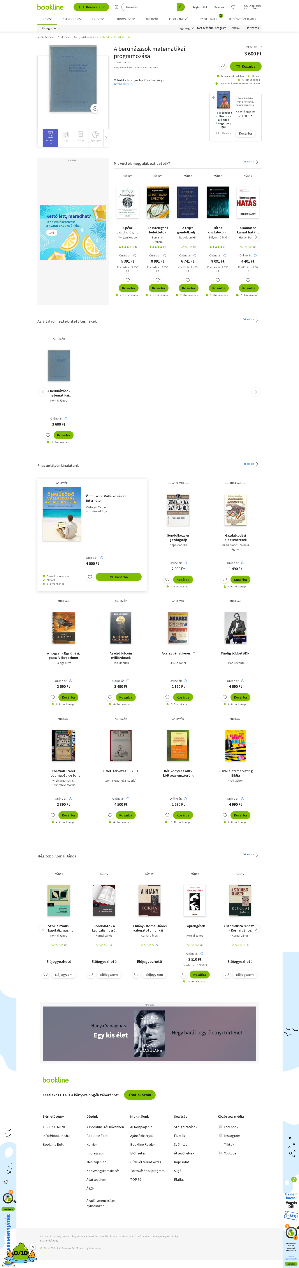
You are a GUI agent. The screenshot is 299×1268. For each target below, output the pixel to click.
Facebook (231, 1127)
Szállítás (180, 1144)
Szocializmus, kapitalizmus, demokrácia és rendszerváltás (58, 928)
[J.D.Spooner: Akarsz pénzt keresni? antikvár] (178, 628)
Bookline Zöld (96, 1135)
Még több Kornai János (56, 856)
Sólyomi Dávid (218, 237)
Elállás (179, 1179)
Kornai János (58, 400)
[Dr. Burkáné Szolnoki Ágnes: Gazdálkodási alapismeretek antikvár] (236, 510)
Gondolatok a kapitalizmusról (104, 928)
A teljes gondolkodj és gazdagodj (188, 230)
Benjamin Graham (158, 239)
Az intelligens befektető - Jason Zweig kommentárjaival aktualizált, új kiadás (158, 230)
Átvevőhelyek (184, 1153)
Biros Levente (236, 663)
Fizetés (179, 1135)
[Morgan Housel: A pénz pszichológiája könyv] (127, 202)
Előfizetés (252, 28)
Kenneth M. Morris (63, 785)
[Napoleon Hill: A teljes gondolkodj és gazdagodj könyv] (187, 202)
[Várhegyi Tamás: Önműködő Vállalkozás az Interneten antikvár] (61, 514)
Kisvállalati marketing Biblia (236, 773)
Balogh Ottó (63, 663)
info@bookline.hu (56, 1135)
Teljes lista (249, 161)
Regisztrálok (200, 7)
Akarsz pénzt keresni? (178, 653)
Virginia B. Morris (63, 780)
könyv (127, 176)
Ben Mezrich (121, 663)
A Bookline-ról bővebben (105, 1127)
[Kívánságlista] (233, 7)
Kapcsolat (181, 1162)
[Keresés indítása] (181, 7)
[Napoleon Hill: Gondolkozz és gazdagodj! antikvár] (178, 510)
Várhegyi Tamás (96, 507)
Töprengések (195, 926)
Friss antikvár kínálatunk (58, 465)
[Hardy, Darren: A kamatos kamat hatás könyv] (248, 202)
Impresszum (95, 1153)
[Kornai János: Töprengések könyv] (195, 900)
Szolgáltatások (185, 1127)
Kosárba (248, 66)
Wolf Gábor (235, 780)
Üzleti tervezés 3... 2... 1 (121, 771)
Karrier (91, 1144)
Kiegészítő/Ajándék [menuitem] (242, 19)
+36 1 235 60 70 (54, 1127)
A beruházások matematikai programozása (58, 393)
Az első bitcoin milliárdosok (121, 655)
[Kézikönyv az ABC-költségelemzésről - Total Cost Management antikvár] (178, 745)
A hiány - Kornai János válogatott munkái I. (149, 928)
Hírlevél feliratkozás (145, 1162)
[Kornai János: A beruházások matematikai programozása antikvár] (73, 78)
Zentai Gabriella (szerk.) (120, 780)
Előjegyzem (63, 974)
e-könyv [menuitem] (98, 19)
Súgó (177, 1170)
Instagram (232, 1135)
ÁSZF (90, 1188)
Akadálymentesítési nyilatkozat (101, 1203)
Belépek (219, 7)
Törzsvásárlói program (211, 28)
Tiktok (229, 1144)
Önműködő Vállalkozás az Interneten (106, 498)
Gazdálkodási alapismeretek (236, 537)
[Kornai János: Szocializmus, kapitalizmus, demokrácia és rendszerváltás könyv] (58, 900)
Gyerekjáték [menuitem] (210, 17)
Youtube (230, 1153)
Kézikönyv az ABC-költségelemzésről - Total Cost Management (178, 773)
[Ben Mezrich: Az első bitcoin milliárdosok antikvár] (121, 628)
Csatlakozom (140, 1094)
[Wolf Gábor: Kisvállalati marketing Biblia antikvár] (235, 745)
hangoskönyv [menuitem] (125, 19)
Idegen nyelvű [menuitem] (178, 19)
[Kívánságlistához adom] (223, 65)
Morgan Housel (127, 237)
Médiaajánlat (96, 1162)
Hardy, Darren (248, 237)
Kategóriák (49, 28)
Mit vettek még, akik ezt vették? (142, 163)
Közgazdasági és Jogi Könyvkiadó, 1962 (136, 67)
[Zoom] (95, 108)
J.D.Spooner (178, 663)
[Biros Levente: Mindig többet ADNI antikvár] (236, 628)
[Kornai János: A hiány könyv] (149, 900)
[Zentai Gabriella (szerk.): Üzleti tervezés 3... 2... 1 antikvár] (121, 745)
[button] (106, 138)
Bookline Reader (142, 1144)
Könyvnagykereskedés (103, 1170)
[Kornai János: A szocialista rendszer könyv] (240, 900)
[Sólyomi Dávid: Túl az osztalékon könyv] (218, 202)
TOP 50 (135, 1179)
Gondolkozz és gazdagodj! (178, 537)
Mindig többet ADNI (235, 653)
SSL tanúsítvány (49, 1240)
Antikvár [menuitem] (152, 19)
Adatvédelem (96, 1179)
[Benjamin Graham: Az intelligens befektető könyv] (158, 202)
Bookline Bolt (53, 1144)
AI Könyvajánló (94, 7)
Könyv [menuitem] (47, 19)
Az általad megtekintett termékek (67, 321)
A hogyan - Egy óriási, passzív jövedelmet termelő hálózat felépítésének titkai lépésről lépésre (63, 655)
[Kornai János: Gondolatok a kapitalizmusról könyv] (104, 900)
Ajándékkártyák (141, 1135)
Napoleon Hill (187, 237)
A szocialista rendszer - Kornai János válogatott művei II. (240, 928)
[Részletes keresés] (116, 7)
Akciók (236, 28)
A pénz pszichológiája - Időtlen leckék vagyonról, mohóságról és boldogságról (127, 230)
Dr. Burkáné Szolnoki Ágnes (235, 547)
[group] (50, 138)
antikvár (59, 339)
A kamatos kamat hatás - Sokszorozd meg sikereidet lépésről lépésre (248, 230)
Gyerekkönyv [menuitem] (72, 19)
